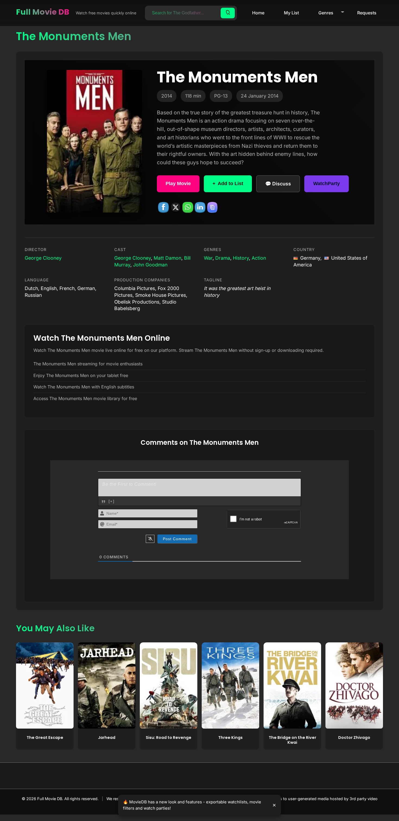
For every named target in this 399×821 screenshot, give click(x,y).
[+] (112, 501)
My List (291, 12)
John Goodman (150, 265)
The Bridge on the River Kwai (292, 740)
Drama (222, 258)
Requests (366, 12)
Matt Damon (167, 258)
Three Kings (230, 737)
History (241, 258)
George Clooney (43, 258)
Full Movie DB (42, 12)
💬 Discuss (278, 183)
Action (259, 258)
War (208, 258)
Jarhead (106, 737)
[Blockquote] (103, 501)
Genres (325, 12)
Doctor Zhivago (354, 737)
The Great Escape (45, 737)
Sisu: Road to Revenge (168, 737)
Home (258, 12)
